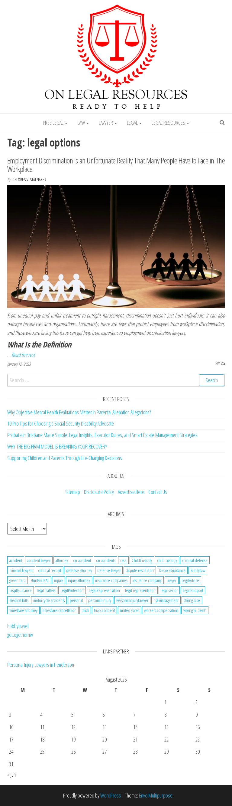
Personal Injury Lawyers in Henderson (40, 664)
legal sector (169, 590)
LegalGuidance (20, 590)
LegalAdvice (190, 580)
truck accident (104, 610)
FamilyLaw (198, 570)
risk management (166, 600)
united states (129, 610)
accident (15, 560)
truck (85, 610)
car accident (82, 560)
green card (17, 580)
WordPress (110, 795)
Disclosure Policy (99, 491)
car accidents (105, 560)
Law (81, 122)
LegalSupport (193, 590)
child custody (167, 560)
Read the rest (23, 354)
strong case (192, 600)
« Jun (11, 774)
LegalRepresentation (104, 590)
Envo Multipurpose (155, 795)
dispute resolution (140, 570)
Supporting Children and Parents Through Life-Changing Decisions (64, 458)
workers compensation (161, 610)
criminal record (49, 570)
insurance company (147, 580)
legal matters (46, 590)
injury (58, 580)
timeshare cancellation (59, 610)
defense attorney (79, 570)
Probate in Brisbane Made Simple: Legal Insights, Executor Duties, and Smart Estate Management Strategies (102, 435)
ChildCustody (142, 560)
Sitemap (72, 491)
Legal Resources (169, 122)
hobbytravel (17, 626)
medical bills (18, 600)
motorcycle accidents (49, 600)
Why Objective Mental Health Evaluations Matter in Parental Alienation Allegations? (79, 412)
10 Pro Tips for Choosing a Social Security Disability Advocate (60, 423)
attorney (62, 560)
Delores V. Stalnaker (29, 180)
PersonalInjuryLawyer (132, 600)
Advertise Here (131, 491)
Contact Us (157, 491)
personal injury (99, 600)
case (123, 560)
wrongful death (194, 610)
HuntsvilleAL (40, 580)
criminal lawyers (21, 570)
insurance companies (111, 580)
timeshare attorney (23, 610)
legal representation (140, 590)
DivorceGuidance (172, 570)
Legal (133, 122)
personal (76, 600)
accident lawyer (38, 560)
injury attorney (79, 580)
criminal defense (195, 560)
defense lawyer (109, 570)
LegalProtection (72, 590)
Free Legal (53, 122)
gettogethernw (20, 634)
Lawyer (106, 122)
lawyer (171, 580)
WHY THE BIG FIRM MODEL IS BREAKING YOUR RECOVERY (57, 446)
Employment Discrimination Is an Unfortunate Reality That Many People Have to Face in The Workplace (116, 165)
